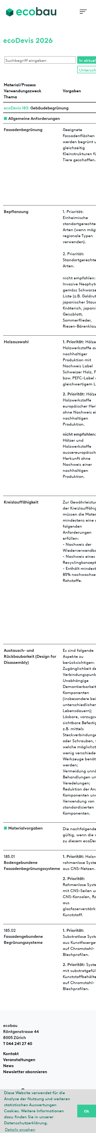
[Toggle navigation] (83, 12)
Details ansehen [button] (20, 1129)
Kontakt (11, 1053)
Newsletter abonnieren (25, 1071)
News (8, 1065)
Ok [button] (86, 1110)
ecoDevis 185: (16, 107)
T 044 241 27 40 (17, 1043)
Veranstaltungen (19, 1059)
